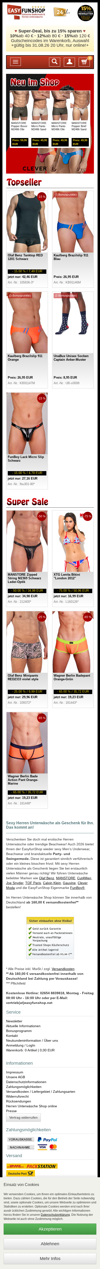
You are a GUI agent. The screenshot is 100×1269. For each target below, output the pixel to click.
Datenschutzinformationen (26, 1082)
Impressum (14, 1072)
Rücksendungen (18, 1101)
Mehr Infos (50, 1258)
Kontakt (12, 1036)
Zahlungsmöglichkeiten (24, 1087)
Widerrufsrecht (17, 1096)
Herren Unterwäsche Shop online (31, 1106)
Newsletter (14, 1021)
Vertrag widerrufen (23, 1117)
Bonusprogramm (19, 1031)
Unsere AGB (15, 1077)
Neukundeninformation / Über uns (32, 1040)
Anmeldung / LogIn (20, 1045)
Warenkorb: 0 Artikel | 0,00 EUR (30, 1050)
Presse (11, 1111)
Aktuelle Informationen (23, 1026)
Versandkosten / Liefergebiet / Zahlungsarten (40, 1091)
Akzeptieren (50, 1229)
